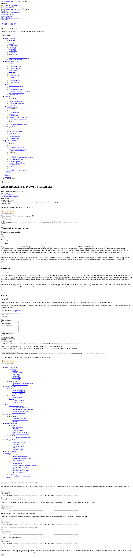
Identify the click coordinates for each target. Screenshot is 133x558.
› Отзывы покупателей (16, 147)
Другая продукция (11, 107)
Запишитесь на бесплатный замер (8, 15)
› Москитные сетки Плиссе (18, 117)
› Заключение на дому (16, 159)
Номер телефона (6, 334)
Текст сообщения (6, 323)
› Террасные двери (15, 94)
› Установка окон (14, 135)
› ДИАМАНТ (13, 52)
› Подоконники (14, 112)
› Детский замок (14, 115)
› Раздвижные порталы (16, 93)
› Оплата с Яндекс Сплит (17, 163)
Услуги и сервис (10, 126)
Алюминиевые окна (11, 61)
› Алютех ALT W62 (15, 66)
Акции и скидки (10, 140)
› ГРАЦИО (12, 47)
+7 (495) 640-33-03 (7, 195)
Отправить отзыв (7, 341)
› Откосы (12, 114)
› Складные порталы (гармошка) (19, 91)
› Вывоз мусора (14, 138)
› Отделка (12, 105)
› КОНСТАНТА (14, 45)
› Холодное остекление (16, 103)
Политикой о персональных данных (66, 222)
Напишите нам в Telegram (9, 196)
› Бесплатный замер (15, 131)
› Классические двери (16, 89)
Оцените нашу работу (8, 337)
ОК (2, 555)
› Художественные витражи (18, 124)
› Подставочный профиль (17, 119)
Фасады (11, 77)
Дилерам (11, 166)
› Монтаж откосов (14, 137)
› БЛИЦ (11, 44)
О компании (9, 142)
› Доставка (12, 133)
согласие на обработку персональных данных (27, 222)
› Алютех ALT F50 (15, 80)
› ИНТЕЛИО (13, 51)
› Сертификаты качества (17, 151)
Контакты (8, 172)
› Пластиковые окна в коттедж (19, 58)
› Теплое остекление (15, 101)
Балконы (7, 96)
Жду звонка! (5, 493)
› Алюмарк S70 (14, 70)
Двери (7, 84)
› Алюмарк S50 (14, 75)
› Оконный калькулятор (16, 59)
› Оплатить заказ (14, 165)
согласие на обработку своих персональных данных (54, 353)
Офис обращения (6, 320)
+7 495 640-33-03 (6, 7)
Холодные (12, 72)
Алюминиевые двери (16, 86)
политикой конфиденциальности (95, 353)
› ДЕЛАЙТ (12, 49)
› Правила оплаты (14, 161)
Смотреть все (16, 311)
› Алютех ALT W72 (15, 68)
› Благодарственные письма (18, 149)
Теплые (11, 63)
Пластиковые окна (11, 38)
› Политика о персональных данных (21, 158)
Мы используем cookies (8, 352)
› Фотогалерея (13, 156)
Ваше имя (4, 316)
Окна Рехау (12, 40)
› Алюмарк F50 (14, 82)
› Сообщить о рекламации (17, 170)
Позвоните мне (6, 35)
